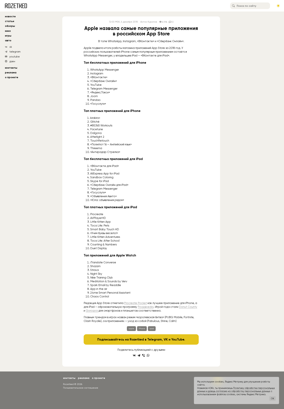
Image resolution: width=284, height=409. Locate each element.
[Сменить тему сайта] (278, 5)
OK (272, 398)
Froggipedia (146, 306)
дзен (12, 61)
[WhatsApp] (148, 355)
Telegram (154, 339)
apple (131, 328)
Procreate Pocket (135, 303)
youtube (14, 56)
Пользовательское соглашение (80, 387)
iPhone (142, 328)
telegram (15, 51)
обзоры (10, 25)
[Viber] (143, 355)
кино (8, 30)
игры (8, 35)
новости (10, 16)
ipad (152, 328)
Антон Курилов (148, 22)
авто (8, 40)
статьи (9, 21)
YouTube (177, 339)
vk (10, 46)
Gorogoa (92, 310)
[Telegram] (139, 355)
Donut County (188, 306)
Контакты (11, 67)
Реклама (10, 72)
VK (166, 339)
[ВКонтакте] (134, 355)
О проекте (11, 77)
